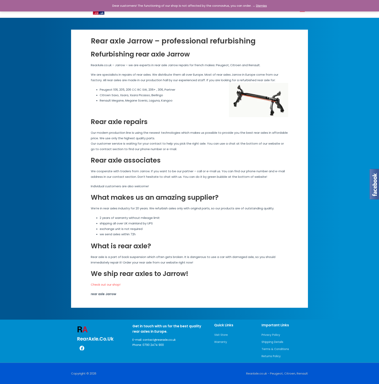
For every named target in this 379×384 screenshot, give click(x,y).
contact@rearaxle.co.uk (159, 340)
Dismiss (261, 6)
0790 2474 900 (153, 345)
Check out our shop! (105, 284)
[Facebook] (82, 348)
